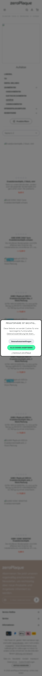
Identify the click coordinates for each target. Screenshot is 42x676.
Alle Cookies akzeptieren (21, 347)
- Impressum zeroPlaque (21, 353)
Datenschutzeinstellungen (21, 341)
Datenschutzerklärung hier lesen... (21, 334)
